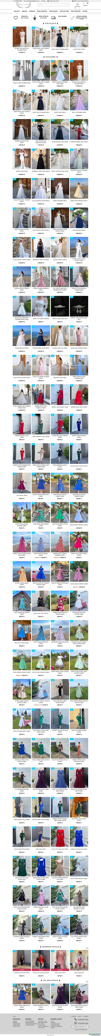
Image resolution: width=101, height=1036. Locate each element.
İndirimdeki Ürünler (43, 1022)
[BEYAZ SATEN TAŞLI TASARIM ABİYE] (41, 70)
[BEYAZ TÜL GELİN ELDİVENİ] (41, 306)
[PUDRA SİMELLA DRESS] (22, 335)
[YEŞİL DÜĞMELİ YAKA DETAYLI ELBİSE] (41, 748)
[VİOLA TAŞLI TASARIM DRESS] (41, 100)
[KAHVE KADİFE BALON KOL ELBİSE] (60, 748)
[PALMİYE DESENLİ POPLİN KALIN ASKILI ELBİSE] (79, 630)
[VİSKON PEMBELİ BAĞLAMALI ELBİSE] (60, 571)
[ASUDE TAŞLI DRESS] (22, 37)
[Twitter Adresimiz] (79, 1016)
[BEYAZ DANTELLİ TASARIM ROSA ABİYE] (60, 70)
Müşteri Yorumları (55, 1025)
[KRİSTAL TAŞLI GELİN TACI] (60, 306)
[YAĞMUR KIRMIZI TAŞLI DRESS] (79, 129)
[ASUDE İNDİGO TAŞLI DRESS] (60, 129)
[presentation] (86, 24)
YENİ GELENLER (53, 11)
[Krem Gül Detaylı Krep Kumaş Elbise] (60, 994)
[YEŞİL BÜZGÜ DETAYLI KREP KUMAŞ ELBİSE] (41, 719)
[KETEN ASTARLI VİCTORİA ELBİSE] (60, 925)
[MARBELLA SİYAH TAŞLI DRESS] (41, 159)
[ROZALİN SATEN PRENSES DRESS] (22, 276)
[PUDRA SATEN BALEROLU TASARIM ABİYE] (79, 276)
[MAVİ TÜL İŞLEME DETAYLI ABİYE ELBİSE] (60, 777)
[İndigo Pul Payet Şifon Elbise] (79, 836)
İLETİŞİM (85, 11)
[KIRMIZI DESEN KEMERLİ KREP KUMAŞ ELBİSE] (22, 453)
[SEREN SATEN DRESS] (22, 159)
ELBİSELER (32, 11)
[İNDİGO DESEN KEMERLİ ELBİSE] (79, 424)
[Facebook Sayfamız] (73, 1016)
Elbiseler (15, 1022)
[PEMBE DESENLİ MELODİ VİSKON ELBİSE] (60, 601)
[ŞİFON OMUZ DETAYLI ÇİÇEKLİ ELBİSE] (60, 660)
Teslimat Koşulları (30, 1025)
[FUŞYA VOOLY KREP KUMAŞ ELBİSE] (79, 542)
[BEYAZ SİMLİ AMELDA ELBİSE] (79, 866)
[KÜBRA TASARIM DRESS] (60, 188)
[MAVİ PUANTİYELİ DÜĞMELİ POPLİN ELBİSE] (41, 571)
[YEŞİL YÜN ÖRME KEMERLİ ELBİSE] (79, 719)
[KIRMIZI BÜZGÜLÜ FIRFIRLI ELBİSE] (60, 424)
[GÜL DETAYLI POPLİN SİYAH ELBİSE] (79, 925)
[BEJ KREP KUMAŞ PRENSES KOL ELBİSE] (60, 866)
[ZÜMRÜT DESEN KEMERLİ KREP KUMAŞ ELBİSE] (60, 807)
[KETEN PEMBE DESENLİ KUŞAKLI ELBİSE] (22, 689)
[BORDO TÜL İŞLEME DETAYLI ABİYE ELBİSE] (79, 777)
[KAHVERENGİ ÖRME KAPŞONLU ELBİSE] (79, 895)
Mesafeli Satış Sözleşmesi (32, 1023)
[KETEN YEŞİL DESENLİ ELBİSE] (41, 660)
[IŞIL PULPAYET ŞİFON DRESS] (41, 218)
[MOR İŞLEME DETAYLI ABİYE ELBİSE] (41, 777)
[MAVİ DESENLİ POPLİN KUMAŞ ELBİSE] (60, 483)
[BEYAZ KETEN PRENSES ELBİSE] (79, 512)
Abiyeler (15, 1021)
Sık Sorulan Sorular (55, 1023)
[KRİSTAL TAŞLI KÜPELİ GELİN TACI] (79, 306)
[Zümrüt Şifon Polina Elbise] (22, 836)
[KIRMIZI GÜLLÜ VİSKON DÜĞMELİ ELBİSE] (60, 542)
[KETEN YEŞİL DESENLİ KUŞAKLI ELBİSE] (22, 512)
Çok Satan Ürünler (42, 1021)
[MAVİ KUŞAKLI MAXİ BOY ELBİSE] (41, 630)
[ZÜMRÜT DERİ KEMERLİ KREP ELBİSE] (41, 925)
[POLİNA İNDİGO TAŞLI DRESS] (41, 335)
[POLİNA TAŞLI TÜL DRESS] (60, 335)
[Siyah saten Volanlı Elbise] (41, 601)
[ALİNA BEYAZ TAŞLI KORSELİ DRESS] (22, 100)
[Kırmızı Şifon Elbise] (41, 994)
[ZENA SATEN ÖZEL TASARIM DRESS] (22, 188)
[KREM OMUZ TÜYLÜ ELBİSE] (22, 807)
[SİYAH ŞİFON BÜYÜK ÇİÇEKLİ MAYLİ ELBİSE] (22, 994)
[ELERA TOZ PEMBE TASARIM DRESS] (41, 365)
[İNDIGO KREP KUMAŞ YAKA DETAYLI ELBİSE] (41, 866)
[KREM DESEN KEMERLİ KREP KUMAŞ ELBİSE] (41, 453)
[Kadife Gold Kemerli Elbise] (60, 960)
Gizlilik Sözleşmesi (30, 1022)
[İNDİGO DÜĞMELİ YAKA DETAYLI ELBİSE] (22, 748)
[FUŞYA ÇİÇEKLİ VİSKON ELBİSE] (79, 571)
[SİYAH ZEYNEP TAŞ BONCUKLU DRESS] (79, 37)
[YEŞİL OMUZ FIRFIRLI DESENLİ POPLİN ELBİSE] (79, 689)
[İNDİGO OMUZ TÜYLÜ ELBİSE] (41, 807)
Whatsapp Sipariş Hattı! (96, 1034)
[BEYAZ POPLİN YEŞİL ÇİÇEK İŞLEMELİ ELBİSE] (79, 660)
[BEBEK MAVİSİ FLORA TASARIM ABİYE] (79, 365)
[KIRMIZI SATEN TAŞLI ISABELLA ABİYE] (41, 394)
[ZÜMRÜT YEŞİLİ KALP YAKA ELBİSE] (60, 719)
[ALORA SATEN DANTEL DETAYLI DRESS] (79, 247)
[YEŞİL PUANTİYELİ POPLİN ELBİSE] (60, 512)
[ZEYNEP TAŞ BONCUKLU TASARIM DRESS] (79, 70)
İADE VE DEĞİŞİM (30, 1021)
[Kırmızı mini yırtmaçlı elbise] (79, 960)
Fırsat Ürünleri (16, 1026)
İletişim (53, 1027)
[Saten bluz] (41, 960)
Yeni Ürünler (41, 1023)
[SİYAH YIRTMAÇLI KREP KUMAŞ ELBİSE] (60, 689)
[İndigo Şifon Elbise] (79, 994)
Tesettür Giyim (16, 1025)
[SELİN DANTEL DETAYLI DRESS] (22, 247)
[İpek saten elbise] (41, 836)
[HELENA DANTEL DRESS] (60, 247)
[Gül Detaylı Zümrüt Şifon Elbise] (79, 807)
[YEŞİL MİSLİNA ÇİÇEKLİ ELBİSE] (22, 660)
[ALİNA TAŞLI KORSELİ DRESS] (79, 335)
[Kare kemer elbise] (22, 483)
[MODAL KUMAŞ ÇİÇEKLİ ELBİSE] (22, 571)
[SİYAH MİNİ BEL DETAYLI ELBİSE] (60, 453)
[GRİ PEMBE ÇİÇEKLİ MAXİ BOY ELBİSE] (60, 630)
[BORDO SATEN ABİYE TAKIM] (60, 394)
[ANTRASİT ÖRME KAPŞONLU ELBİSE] (22, 925)
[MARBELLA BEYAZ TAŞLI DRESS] (60, 37)
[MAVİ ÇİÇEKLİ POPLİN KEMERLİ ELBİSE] (79, 483)
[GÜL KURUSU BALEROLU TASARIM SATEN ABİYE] (60, 276)
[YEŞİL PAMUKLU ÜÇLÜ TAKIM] (41, 424)
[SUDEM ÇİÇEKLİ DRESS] (79, 218)
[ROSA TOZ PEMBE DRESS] (41, 37)
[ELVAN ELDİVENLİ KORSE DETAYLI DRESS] (60, 218)
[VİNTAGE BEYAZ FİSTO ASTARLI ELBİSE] (79, 601)
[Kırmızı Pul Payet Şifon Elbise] (60, 836)
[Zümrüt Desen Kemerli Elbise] (79, 453)
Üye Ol (52, 1021)
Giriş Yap (53, 1022)
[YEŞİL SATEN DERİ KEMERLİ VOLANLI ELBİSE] (60, 895)
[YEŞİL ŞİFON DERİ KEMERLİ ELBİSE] (41, 512)
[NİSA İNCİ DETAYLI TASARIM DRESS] (79, 159)
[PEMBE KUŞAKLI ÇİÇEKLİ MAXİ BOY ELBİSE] (22, 542)
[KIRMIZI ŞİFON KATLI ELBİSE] (79, 394)
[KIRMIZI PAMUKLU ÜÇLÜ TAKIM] (22, 424)
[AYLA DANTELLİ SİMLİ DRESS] (22, 365)
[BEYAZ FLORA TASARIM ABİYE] (22, 70)
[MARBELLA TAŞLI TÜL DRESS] (41, 247)
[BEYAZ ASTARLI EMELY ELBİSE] (22, 719)
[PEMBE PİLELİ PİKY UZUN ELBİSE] (41, 895)
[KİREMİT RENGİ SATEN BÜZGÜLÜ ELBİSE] (79, 748)
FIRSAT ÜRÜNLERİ (75, 11)
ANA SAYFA (17, 11)
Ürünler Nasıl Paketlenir (56, 1026)
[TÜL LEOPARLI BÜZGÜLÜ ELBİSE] (22, 777)
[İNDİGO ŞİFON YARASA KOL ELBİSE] (41, 483)
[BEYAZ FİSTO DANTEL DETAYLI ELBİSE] (41, 689)
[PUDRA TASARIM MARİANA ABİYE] (41, 276)
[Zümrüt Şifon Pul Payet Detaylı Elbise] (22, 866)
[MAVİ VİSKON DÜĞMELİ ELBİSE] (41, 542)
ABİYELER (24, 11)
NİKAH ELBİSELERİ (42, 11)
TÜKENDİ (41, 970)
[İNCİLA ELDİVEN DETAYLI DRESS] (22, 218)
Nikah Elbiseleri (16, 1023)
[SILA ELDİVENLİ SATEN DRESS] (41, 188)
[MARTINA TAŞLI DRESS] (60, 365)
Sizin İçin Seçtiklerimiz (43, 1026)
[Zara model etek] (22, 960)
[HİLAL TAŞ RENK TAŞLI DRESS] (60, 159)
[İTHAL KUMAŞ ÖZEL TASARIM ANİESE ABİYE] (22, 394)
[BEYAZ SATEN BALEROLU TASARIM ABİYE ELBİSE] (22, 306)
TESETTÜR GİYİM (64, 11)
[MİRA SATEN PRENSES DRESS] (79, 188)
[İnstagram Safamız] (85, 1016)
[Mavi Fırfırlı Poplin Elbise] (22, 630)
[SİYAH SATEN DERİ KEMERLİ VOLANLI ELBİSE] (22, 895)
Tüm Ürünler (41, 1027)
